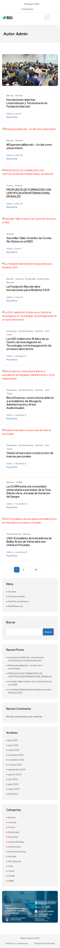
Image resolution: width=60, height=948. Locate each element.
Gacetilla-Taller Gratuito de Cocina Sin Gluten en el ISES (28, 239)
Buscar (10, 622)
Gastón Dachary (25, 331)
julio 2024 (13, 779)
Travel (9, 335)
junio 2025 (13, 745)
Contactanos (27, 9)
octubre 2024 (15, 764)
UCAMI (19, 482)
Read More (11, 117)
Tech (47, 331)
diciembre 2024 (16, 755)
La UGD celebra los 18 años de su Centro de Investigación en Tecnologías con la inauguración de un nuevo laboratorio (28, 344)
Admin (9, 114)
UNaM (11, 880)
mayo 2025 (13, 750)
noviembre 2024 (16, 759)
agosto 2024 (14, 774)
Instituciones (43, 279)
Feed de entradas (16, 596)
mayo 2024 (14, 789)
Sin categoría (14, 861)
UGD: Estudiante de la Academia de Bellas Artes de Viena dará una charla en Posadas (29, 542)
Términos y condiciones (16, 943)
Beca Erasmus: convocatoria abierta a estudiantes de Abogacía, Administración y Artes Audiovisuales (29, 403)
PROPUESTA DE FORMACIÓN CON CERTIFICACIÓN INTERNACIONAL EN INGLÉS (28, 193)
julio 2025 (13, 740)
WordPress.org (15, 606)
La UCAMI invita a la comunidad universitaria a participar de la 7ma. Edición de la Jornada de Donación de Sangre (28, 491)
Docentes (13, 837)
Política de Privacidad (44, 943)
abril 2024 (13, 794)
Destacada (30, 279)
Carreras (19, 279)
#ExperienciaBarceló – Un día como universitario (29, 146)
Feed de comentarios (18, 601)
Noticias (19, 96)
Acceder (12, 591)
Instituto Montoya (17, 851)
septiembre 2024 (16, 769)
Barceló (10, 96)
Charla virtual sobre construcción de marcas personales (29, 454)
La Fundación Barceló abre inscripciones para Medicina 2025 (28, 288)
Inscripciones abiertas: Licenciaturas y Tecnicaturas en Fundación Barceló (26, 103)
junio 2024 (13, 784)
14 (36, 569)
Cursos (9, 185)
